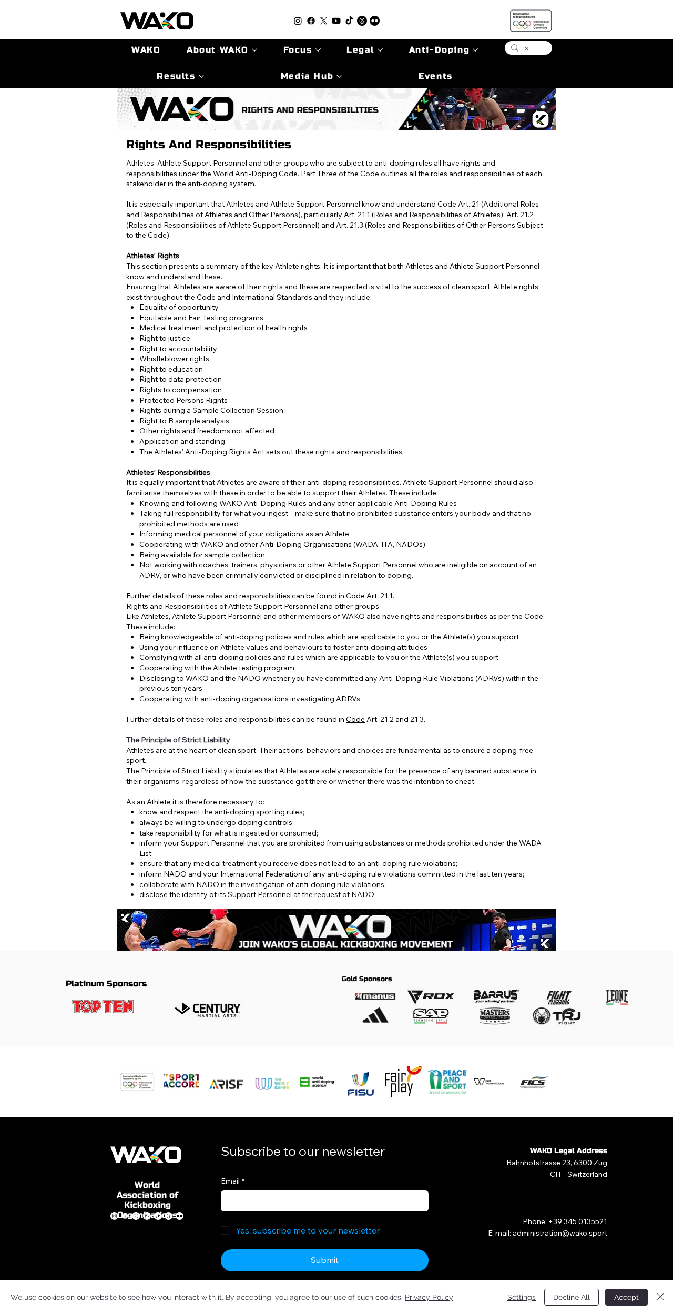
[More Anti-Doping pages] (475, 50)
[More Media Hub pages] (339, 76)
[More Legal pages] (380, 50)
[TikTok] (349, 21)
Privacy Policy (429, 1297)
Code (355, 595)
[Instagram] (298, 21)
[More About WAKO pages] (254, 50)
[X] (324, 21)
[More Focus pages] (318, 50)
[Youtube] (336, 21)
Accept (626, 1297)
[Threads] (362, 21)
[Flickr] (375, 21)
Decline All (571, 1297)
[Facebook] (311, 21)
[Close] (660, 1297)
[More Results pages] (201, 76)
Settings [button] (521, 1297)
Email (232, 1181)
